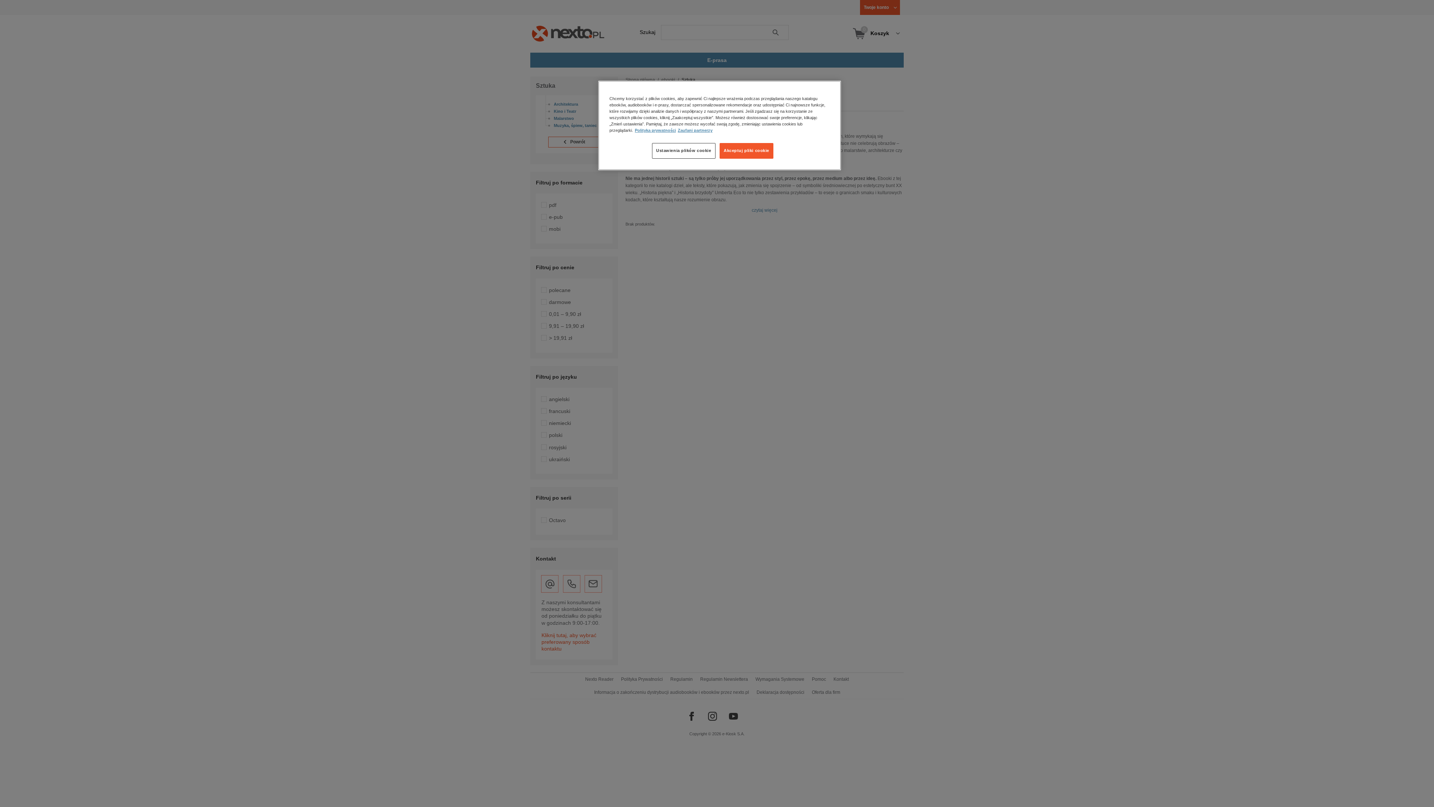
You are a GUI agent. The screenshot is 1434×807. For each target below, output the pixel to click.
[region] (719, 125)
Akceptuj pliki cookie (746, 150)
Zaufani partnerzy (695, 130)
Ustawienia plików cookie (683, 150)
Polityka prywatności (655, 130)
